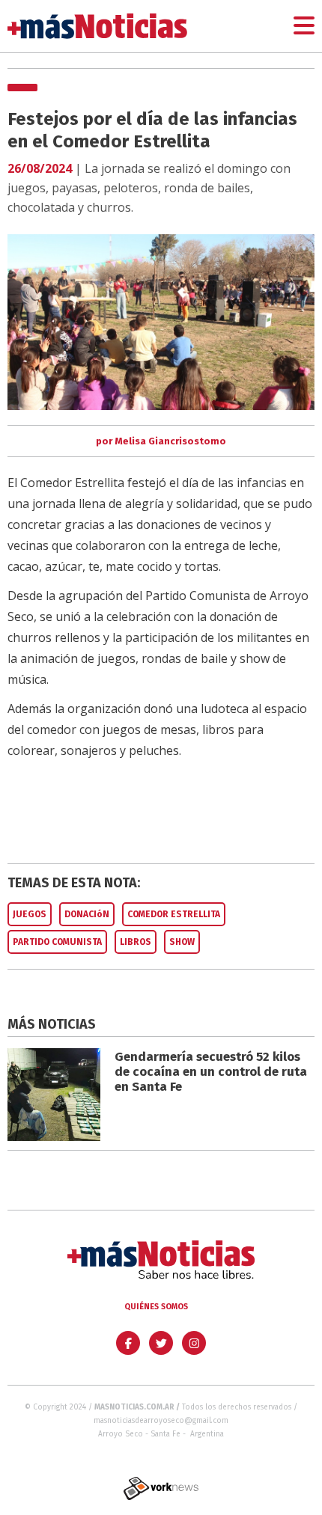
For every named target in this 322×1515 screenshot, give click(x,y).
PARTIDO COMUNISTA (57, 942)
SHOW (182, 942)
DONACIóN (86, 914)
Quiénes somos (156, 1307)
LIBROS (135, 942)
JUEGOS (29, 914)
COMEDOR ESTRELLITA (173, 914)
